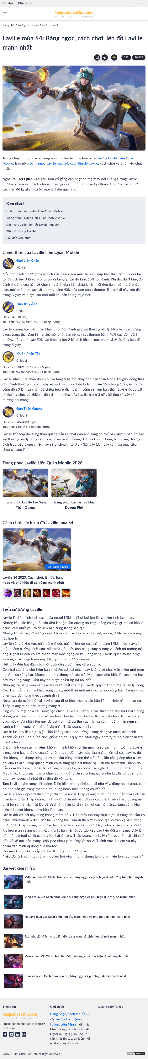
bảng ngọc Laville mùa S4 (49, 163)
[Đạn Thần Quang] (8, 412)
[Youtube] (12, 1034)
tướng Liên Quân (69, 1019)
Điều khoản (25, 3)
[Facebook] (6, 1034)
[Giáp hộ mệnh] (66, 593)
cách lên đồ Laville (84, 163)
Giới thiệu (8, 3)
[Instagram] (24, 1034)
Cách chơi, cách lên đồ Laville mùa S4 (32, 224)
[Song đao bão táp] (37, 593)
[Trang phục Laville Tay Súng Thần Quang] (25, 482)
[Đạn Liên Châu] (8, 264)
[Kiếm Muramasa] (56, 593)
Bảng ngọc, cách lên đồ (67, 1014)
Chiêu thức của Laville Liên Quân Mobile (34, 211)
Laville (55, 25)
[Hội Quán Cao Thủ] (74, 14)
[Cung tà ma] (46, 593)
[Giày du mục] (17, 593)
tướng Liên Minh (63, 1024)
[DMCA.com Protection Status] (135, 1054)
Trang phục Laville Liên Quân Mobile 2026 (35, 218)
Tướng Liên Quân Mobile (33, 25)
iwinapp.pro (140, 3)
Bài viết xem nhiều (19, 238)
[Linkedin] (18, 1034)
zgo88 (131, 3)
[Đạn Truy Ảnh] (8, 307)
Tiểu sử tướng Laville (21, 231)
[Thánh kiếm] (27, 593)
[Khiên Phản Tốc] (8, 357)
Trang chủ (8, 25)
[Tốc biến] (8, 593)
